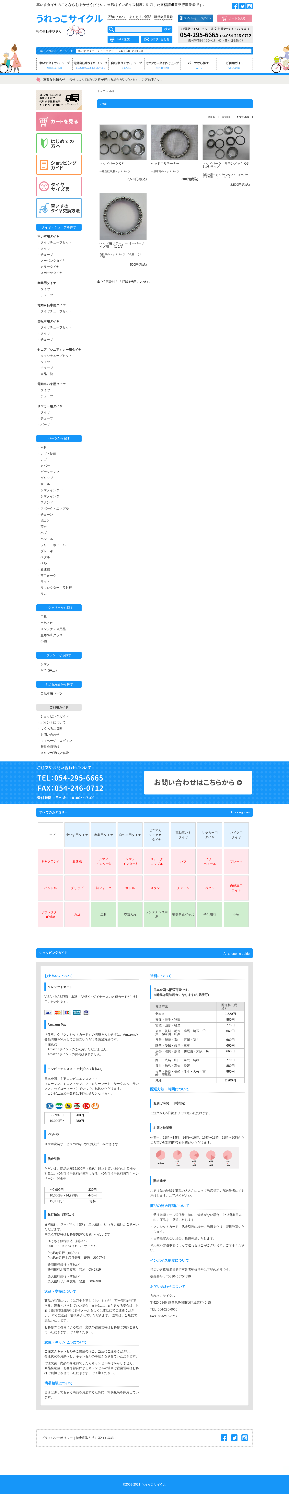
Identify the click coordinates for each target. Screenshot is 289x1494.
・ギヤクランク (48, 472)
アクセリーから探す (59, 607)
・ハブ (42, 533)
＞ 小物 (109, 91)
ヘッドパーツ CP (111, 163)
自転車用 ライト (236, 888)
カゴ (77, 914)
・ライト (43, 581)
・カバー (43, 465)
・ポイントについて (51, 722)
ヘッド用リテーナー (165, 163)
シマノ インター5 (130, 861)
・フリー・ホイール (51, 545)
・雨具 (42, 447)
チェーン (183, 888)
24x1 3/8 (124, 51)
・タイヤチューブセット (54, 242)
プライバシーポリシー (57, 1438)
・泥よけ (43, 520)
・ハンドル (45, 539)
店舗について (117, 16)
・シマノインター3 (50, 490)
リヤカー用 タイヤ (210, 835)
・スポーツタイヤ (50, 273)
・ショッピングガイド (53, 716)
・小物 (42, 641)
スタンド (156, 888)
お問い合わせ (160, 39)
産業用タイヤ (103, 835)
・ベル (42, 563)
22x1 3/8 (137, 51)
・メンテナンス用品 (51, 629)
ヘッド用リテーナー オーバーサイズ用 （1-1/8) (121, 245)
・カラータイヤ (48, 266)
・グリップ (45, 478)
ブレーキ (236, 861)
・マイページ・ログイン (54, 740)
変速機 (77, 861)
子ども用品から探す (59, 684)
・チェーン (45, 514)
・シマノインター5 (50, 496)
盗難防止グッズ (183, 914)
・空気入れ (45, 623)
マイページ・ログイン (197, 18)
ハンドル (50, 888)
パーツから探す (59, 438)
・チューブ (45, 254)
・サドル (43, 484)
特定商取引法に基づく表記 (95, 1438)
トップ (101, 91)
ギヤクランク (50, 861)
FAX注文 (123, 39)
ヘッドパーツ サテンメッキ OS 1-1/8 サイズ (225, 165)
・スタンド (45, 502)
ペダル (209, 888)
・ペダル (43, 557)
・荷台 (42, 526)
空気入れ (130, 914)
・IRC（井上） (48, 670)
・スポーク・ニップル (53, 508)
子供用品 (209, 914)
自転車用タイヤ (130, 835)
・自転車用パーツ (50, 693)
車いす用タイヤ (77, 835)
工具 (103, 914)
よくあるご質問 (140, 16)
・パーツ (43, 424)
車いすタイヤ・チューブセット (97, 51)
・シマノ (43, 664)
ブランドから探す (59, 655)
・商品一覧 (45, 374)
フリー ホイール (209, 861)
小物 (236, 914)
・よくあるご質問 (50, 728)
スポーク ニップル (156, 861)
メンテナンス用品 (157, 915)
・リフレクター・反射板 (54, 587)
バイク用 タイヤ (236, 835)
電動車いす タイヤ (183, 835)
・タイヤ (43, 248)
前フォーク (103, 888)
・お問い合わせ (48, 734)
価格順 (211, 116)
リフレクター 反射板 (50, 915)
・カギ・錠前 (46, 453)
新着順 (226, 116)
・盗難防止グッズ (50, 635)
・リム (42, 593)
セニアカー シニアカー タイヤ (157, 835)
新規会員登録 (163, 16)
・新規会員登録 (48, 746)
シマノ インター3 (103, 861)
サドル (130, 888)
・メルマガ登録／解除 (53, 753)
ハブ (183, 861)
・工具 (42, 616)
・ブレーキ (45, 551)
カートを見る (237, 18)
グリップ (77, 888)
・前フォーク (46, 575)
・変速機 (43, 569)
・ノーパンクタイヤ (51, 260)
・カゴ (42, 459)
